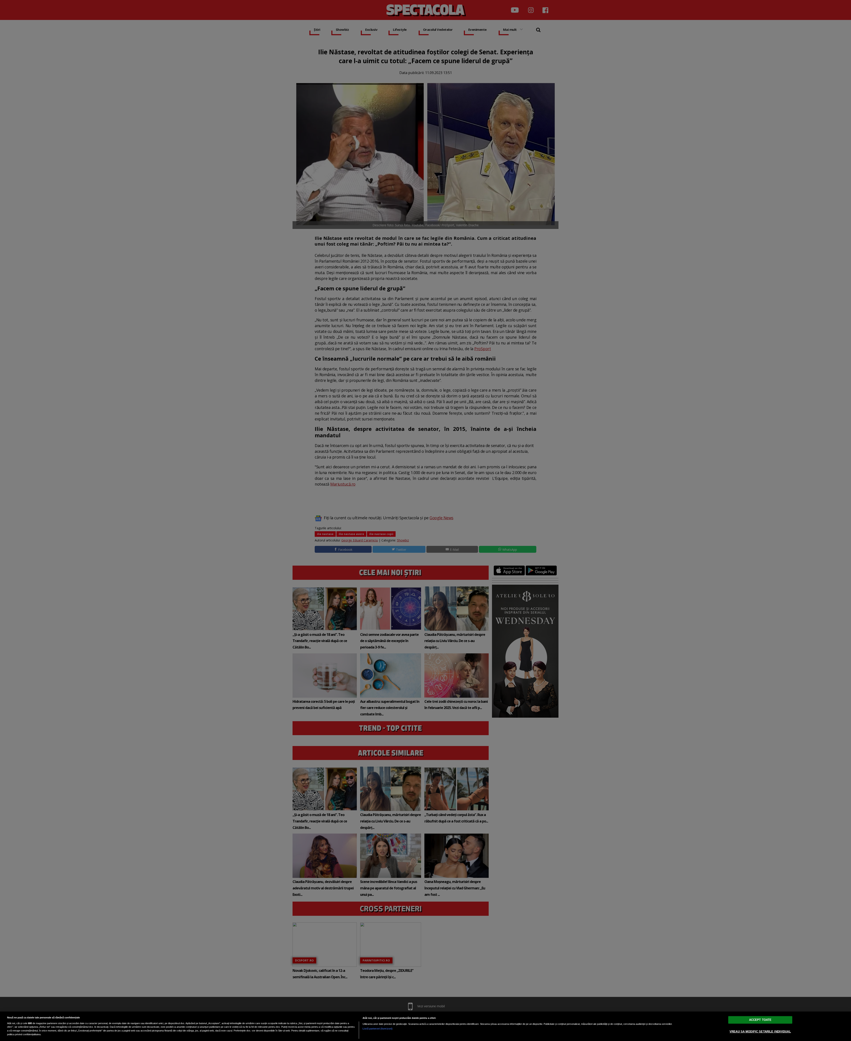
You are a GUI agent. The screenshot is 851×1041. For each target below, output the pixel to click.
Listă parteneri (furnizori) (377, 1028)
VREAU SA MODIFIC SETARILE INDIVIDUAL (760, 1031)
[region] (425, 1026)
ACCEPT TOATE (760, 1019)
